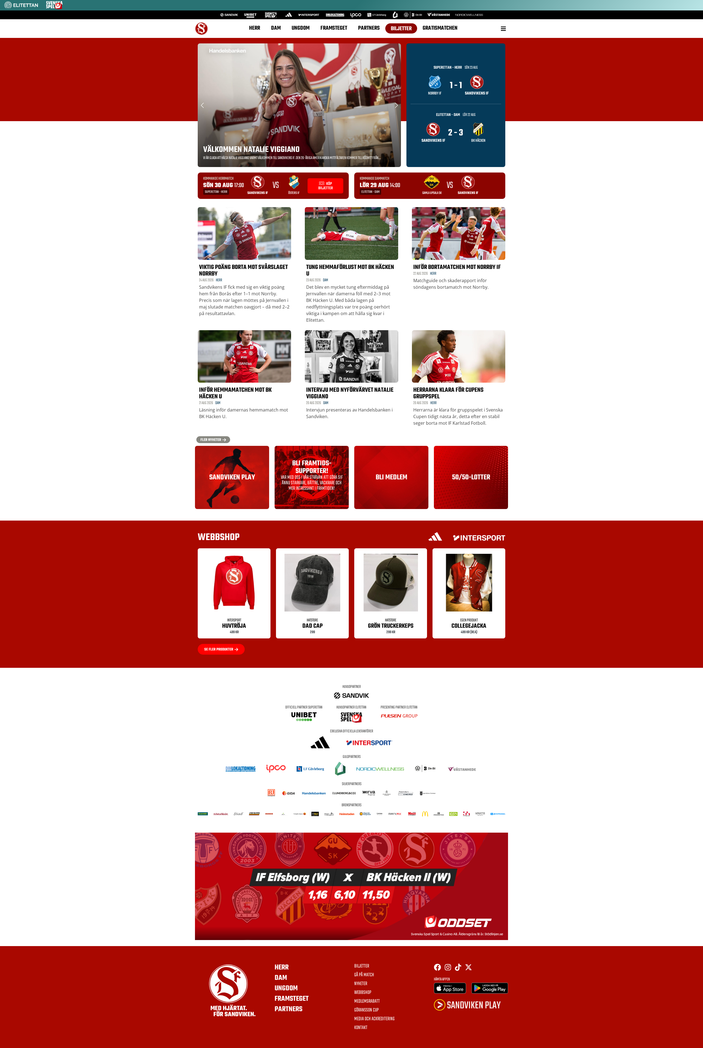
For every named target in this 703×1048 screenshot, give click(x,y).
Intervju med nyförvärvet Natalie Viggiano (350, 393)
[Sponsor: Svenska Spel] (54, 7)
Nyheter (360, 984)
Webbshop (362, 993)
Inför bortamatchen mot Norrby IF (457, 267)
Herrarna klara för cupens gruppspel (448, 393)
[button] (503, 29)
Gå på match (364, 975)
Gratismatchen (440, 28)
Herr (254, 28)
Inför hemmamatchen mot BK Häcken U (235, 393)
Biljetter (401, 28)
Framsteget (333, 28)
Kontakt (360, 1028)
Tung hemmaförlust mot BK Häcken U (350, 271)
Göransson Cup (366, 1010)
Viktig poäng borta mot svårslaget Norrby (243, 271)
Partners (369, 28)
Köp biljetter (325, 186)
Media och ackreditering (374, 1019)
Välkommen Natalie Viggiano (251, 149)
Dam (276, 28)
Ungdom (300, 28)
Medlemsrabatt (367, 1001)
